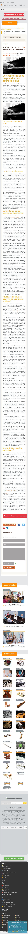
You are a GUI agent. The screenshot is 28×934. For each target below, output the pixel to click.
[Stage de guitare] (13, 602)
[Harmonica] (7, 738)
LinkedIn (7, 528)
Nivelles (18, 917)
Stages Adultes (6, 875)
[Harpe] (20, 738)
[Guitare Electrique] (20, 728)
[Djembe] (7, 707)
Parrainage (5, 887)
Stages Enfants (6, 873)
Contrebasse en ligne (9, 814)
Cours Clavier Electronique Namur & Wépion (14, 811)
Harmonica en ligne (8, 815)
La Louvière (6, 922)
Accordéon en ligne (20, 815)
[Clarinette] (7, 686)
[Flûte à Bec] (20, 707)
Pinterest (4, 528)
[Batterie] (20, 666)
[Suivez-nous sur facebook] (2, 928)
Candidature (6, 890)
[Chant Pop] (20, 676)
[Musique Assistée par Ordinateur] (20, 748)
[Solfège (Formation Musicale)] (20, 769)
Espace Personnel (7, 899)
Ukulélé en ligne (8, 822)
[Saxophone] (7, 769)
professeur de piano (10, 490)
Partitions (5, 883)
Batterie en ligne (19, 816)
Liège (4, 924)
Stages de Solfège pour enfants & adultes (14, 646)
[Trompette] (20, 774)
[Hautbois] (7, 748)
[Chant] (7, 676)
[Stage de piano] (14, 623)
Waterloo (18, 920)
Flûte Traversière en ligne (14, 823)
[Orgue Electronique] (7, 759)
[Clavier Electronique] (20, 686)
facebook (19, 525)
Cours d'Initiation (6, 865)
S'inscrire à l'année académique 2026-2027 (14, 18)
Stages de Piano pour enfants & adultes (14, 626)
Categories (10, 37)
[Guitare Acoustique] (20, 717)
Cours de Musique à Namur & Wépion (14, 5)
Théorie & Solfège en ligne (18, 818)
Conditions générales (8, 902)
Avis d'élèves (6, 889)
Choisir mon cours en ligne (14, 858)
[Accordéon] (7, 666)
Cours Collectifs (6, 866)
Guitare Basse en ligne (19, 822)
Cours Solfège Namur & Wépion (14, 812)
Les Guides (5, 53)
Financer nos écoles (7, 906)
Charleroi (5, 918)
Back (6, 44)
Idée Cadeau (6, 885)
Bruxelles (5, 917)
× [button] (26, 922)
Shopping (5, 910)
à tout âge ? (16, 310)
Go (25, 803)
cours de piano (15, 217)
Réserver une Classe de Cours (10, 892)
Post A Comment (9, 567)
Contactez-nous (6, 900)
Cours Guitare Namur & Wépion (14, 808)
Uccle (17, 918)
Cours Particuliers (7, 868)
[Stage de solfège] (13, 643)
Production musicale (7, 894)
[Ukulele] (7, 784)
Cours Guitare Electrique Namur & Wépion (14, 810)
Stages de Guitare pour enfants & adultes (14, 605)
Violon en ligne (7, 819)
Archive (18, 37)
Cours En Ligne (6, 870)
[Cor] (20, 697)
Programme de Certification (9, 872)
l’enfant (11, 215)
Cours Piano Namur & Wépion (14, 807)
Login (4, 877)
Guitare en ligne (7, 820)
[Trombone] (7, 779)
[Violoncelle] (7, 788)
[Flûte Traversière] (7, 717)
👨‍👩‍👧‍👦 (2, 866)
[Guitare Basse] (7, 728)
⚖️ (2, 902)
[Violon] (20, 784)
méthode (5, 493)
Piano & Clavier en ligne (19, 819)
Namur (18, 915)
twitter (23, 525)
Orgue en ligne (9, 816)
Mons (4, 926)
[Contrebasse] (7, 697)
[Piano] (20, 759)
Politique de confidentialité (9, 904)
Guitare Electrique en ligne (19, 820)
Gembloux (5, 920)
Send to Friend (9, 524)
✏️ (2, 865)
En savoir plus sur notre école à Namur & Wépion (15, 32)
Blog (4, 882)
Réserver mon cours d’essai (14, 14)
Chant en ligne (6, 818)
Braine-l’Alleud (6, 915)
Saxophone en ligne (20, 814)
